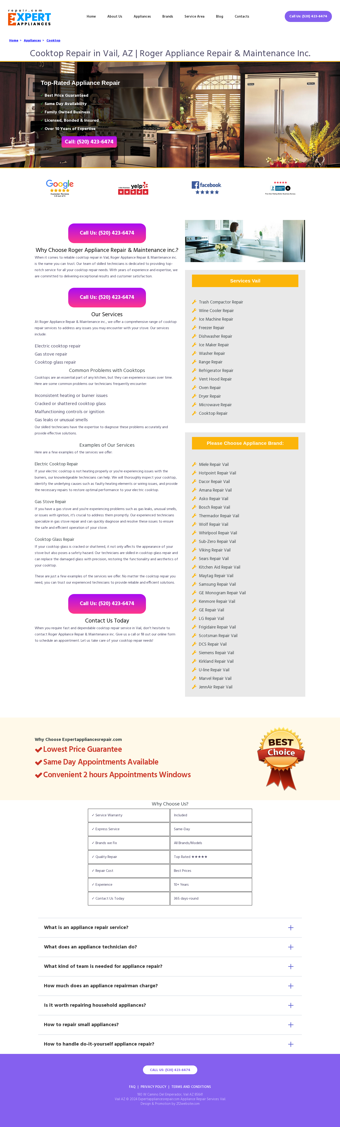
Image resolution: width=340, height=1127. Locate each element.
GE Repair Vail (211, 610)
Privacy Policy (153, 1087)
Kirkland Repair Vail (216, 661)
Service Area (194, 16)
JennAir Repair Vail (215, 687)
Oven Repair (210, 387)
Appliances (142, 16)
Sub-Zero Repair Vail (217, 541)
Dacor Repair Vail (214, 481)
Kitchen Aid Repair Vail (219, 567)
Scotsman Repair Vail (218, 635)
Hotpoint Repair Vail (217, 473)
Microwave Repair (215, 405)
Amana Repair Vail (215, 490)
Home (91, 16)
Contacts (242, 16)
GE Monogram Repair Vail (222, 593)
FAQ (132, 1087)
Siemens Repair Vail (216, 653)
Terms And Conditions (191, 1087)
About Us (114, 16)
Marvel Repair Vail (215, 678)
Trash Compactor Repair (221, 302)
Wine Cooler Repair (216, 310)
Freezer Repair (211, 328)
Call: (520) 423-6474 (89, 142)
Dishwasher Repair (215, 336)
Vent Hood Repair (215, 379)
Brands (167, 16)
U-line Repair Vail (214, 670)
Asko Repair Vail (213, 498)
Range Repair (211, 362)
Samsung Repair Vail (217, 584)
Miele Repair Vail (214, 464)
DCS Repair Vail (213, 644)
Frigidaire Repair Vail (217, 627)
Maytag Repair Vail (216, 576)
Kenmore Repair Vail (217, 601)
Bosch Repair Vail (214, 507)
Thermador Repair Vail (219, 516)
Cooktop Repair (213, 413)
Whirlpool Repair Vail (218, 533)
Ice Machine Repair (216, 319)
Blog (219, 16)
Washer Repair (212, 353)
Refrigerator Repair (216, 370)
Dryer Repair (210, 396)
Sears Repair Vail (214, 558)
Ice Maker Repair (214, 345)
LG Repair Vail (211, 618)
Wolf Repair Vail (213, 524)
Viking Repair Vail (215, 550)
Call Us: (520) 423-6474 (308, 16)
